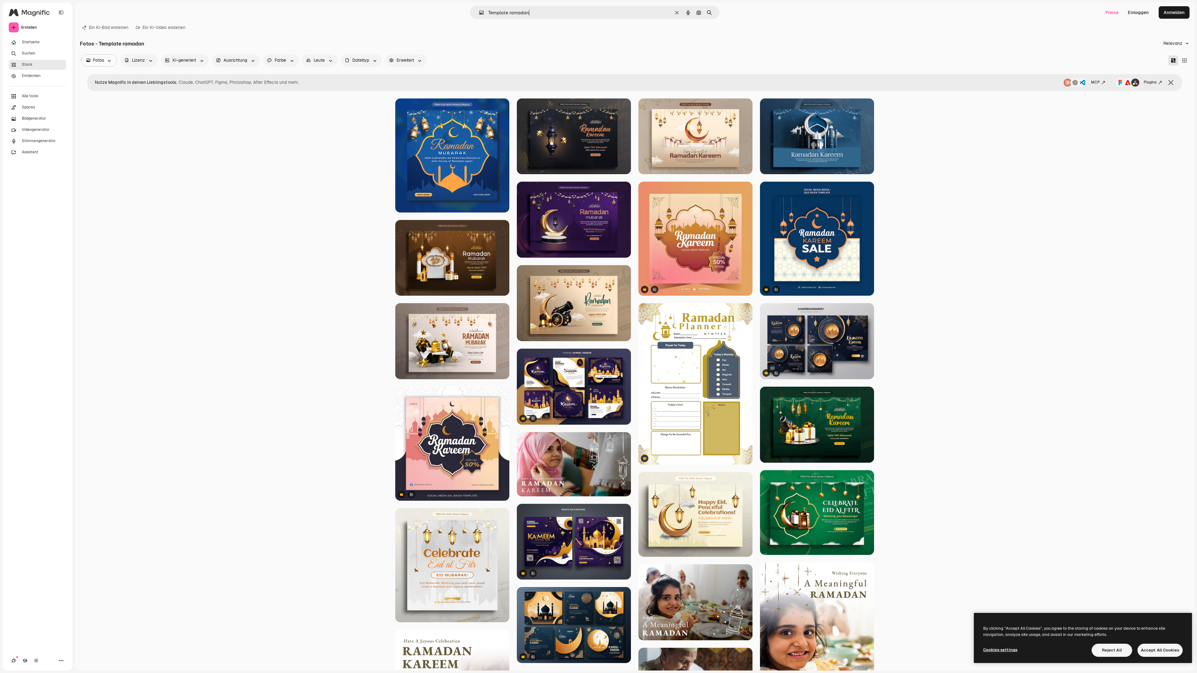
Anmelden (1174, 12)
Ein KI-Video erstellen (163, 27)
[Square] (1185, 60)
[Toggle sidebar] (61, 12)
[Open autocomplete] (479, 12)
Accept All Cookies (1160, 650)
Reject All (1112, 650)
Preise (1111, 12)
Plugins (1150, 82)
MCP (1095, 82)
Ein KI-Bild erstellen (108, 27)
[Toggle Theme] (36, 661)
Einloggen (1138, 12)
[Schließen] (1171, 82)
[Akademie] (25, 661)
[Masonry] (1173, 60)
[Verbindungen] (14, 661)
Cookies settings (1000, 649)
